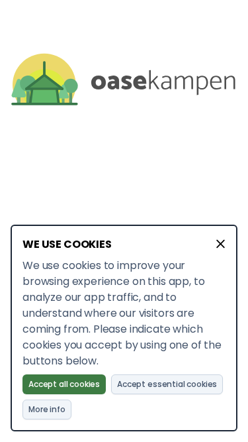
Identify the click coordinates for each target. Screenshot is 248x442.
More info (46, 409)
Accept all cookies (64, 384)
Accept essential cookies (167, 384)
